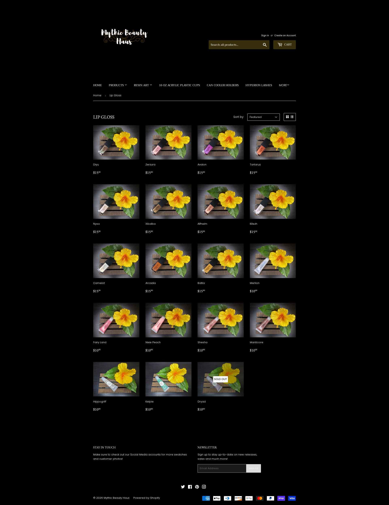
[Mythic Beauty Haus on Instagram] (204, 487)
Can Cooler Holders (223, 85)
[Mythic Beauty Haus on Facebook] (190, 487)
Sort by (238, 117)
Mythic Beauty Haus (116, 498)
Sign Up (253, 468)
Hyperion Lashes (259, 85)
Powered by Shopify (146, 498)
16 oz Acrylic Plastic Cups (179, 85)
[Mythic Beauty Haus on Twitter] (183, 487)
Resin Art (142, 85)
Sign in (265, 35)
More (283, 85)
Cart (287, 44)
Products (117, 85)
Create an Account (285, 35)
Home (97, 85)
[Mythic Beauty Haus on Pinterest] (197, 487)
